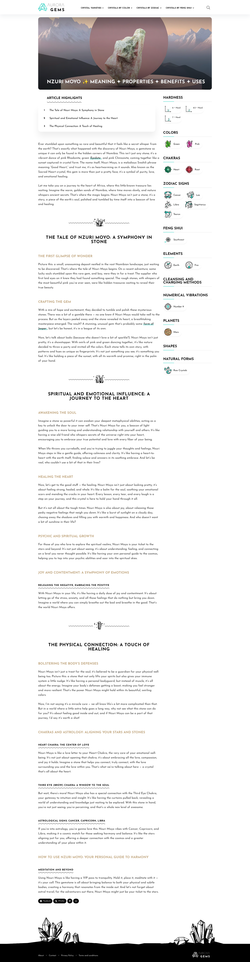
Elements (173, 254)
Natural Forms (178, 359)
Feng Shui (173, 228)
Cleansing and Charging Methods (182, 281)
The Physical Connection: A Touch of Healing (75, 126)
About (41, 955)
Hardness (173, 98)
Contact (52, 955)
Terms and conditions (88, 955)
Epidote (95, 158)
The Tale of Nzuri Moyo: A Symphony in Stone (76, 110)
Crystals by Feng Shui (179, 8)
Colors (170, 133)
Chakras (171, 158)
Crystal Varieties (91, 8)
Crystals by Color (119, 8)
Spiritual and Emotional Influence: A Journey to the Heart (83, 118)
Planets (171, 321)
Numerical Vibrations (185, 295)
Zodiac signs (176, 184)
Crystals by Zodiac (148, 8)
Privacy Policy (67, 955)
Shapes (170, 346)
